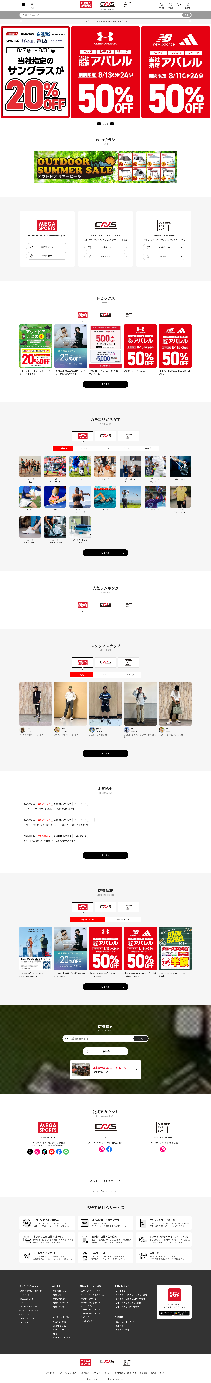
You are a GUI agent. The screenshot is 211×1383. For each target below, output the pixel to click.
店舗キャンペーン (61, 1302)
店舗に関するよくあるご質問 (128, 1302)
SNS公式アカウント (90, 1321)
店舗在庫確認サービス (91, 1313)
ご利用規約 (50, 1373)
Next (112, 123)
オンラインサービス (90, 1298)
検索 (187, 15)
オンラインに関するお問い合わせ (130, 1298)
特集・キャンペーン (29, 1310)
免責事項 (143, 1373)
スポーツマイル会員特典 (91, 1290)
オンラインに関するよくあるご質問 (131, 1294)
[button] (20, 21)
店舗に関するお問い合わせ (127, 1306)
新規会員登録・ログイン (31, 1290)
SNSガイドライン (158, 1373)
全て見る (105, 384)
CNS (22, 1302)
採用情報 (119, 1325)
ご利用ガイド (121, 1290)
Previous (99, 123)
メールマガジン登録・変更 (92, 1294)
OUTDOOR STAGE (61, 1329)
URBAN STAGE (59, 1325)
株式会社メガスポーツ (125, 1321)
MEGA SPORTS (27, 1298)
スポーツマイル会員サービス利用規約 (74, 1373)
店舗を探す (47, 255)
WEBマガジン (26, 1314)
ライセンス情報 (122, 1329)
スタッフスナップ (28, 1318)
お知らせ (24, 1322)
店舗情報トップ (60, 1290)
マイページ (25, 1294)
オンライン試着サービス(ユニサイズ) (91, 1304)
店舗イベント (59, 1306)
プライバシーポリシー (102, 1373)
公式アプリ (86, 1317)
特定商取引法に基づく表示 (125, 1373)
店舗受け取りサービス (91, 1309)
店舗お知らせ (59, 1298)
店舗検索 (57, 1294)
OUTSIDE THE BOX (28, 1306)
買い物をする (47, 246)
